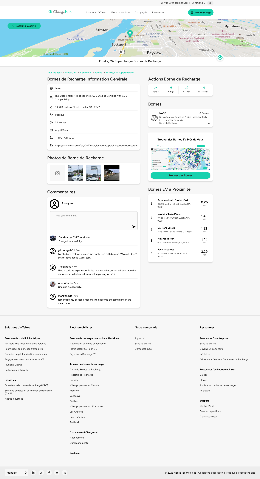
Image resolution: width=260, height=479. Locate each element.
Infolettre (205, 354)
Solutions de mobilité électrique (22, 338)
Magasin (200, 3)
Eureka (98, 72)
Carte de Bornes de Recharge (85, 369)
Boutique (75, 453)
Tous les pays (54, 72)
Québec (74, 401)
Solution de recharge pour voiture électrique (94, 338)
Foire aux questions (210, 411)
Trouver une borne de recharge (87, 364)
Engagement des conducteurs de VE (24, 359)
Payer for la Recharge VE (83, 354)
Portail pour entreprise (16, 370)
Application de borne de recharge (88, 343)
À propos (139, 338)
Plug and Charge (13, 364)
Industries (10, 380)
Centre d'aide (207, 406)
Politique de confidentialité (240, 472)
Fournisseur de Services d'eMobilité (24, 348)
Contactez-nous (143, 348)
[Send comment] (134, 226)
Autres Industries (14, 398)
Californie (85, 72)
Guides (203, 374)
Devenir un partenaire (211, 348)
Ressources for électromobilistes (217, 369)
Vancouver (75, 395)
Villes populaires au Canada (84, 385)
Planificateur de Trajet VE (83, 348)
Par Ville (74, 380)
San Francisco (77, 417)
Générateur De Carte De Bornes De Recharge (224, 359)
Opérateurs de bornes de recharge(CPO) (26, 385)
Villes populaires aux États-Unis (86, 406)
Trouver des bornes (176, 3)
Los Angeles (76, 411)
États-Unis (70, 72)
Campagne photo (79, 442)
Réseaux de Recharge (81, 374)
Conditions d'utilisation (210, 472)
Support (204, 400)
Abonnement (77, 437)
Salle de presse (143, 343)
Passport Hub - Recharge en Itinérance (25, 343)
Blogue (203, 380)
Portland (74, 422)
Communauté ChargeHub (84, 432)
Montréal (74, 390)
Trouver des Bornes (180, 175)
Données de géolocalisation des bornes (26, 354)
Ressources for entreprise (214, 338)
